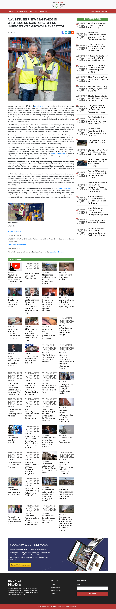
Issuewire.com (39, 106)
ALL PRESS (33, 11)
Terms (53, 585)
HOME (11, 11)
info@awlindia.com (14, 232)
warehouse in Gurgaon (66, 188)
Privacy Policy (56, 588)
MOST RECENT (22, 11)
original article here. (56, 252)
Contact (54, 593)
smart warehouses (58, 154)
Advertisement (56, 590)
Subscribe (92, 594)
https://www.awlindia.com (17, 245)
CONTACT (43, 11)
